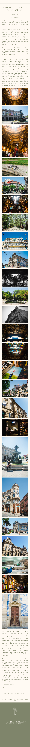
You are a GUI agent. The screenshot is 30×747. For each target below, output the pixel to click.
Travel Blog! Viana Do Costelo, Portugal (14, 693)
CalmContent (27, 744)
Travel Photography (15, 17)
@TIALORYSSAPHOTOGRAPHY (15, 723)
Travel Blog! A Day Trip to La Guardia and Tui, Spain (15, 700)
